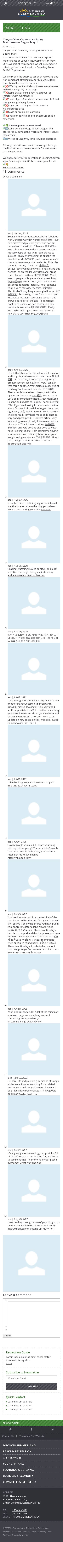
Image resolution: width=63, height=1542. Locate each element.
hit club (37, 1162)
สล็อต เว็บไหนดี (48, 943)
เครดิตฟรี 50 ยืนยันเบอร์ (20, 930)
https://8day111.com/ (25, 785)
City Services (12, 1457)
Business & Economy (18, 1475)
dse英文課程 (32, 382)
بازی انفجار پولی (29, 1093)
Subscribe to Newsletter (22, 1372)
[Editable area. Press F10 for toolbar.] (33, 1313)
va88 (31, 710)
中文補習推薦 (41, 275)
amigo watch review (30, 1021)
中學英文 (12, 294)
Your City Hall (13, 1463)
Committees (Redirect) (19, 1482)
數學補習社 (46, 239)
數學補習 (50, 424)
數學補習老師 (39, 307)
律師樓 (27, 430)
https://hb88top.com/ (19, 857)
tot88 (26, 716)
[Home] (10, 1429)
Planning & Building (18, 1470)
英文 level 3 (26, 411)
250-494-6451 (19, 1510)
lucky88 (12, 707)
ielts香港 (37, 395)
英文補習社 (51, 246)
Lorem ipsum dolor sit (20, 1401)
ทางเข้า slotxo (33, 952)
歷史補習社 (42, 313)
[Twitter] (52, 1429)
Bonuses (46, 509)
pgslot (16, 923)
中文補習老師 (15, 281)
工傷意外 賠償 (43, 437)
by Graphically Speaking (19, 1535)
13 (14, 46)
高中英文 (29, 259)
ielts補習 (33, 300)
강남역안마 (48, 1228)
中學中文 (44, 265)
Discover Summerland (19, 1445)
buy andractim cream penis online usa (30, 573)
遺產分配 (26, 443)
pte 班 (28, 418)
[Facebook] (31, 1429)
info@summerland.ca (25, 1516)
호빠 (38, 641)
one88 (33, 723)
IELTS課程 (48, 389)
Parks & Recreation (17, 1451)
